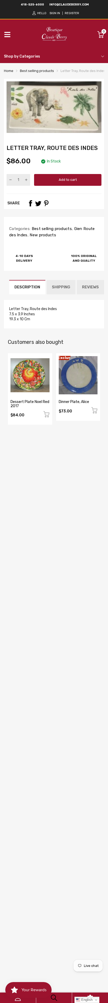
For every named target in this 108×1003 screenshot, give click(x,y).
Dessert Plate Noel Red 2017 (29, 404)
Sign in (55, 13)
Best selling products (51, 228)
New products (42, 235)
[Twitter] (38, 203)
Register (72, 13)
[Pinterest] (46, 203)
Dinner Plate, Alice (74, 402)
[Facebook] (30, 203)
